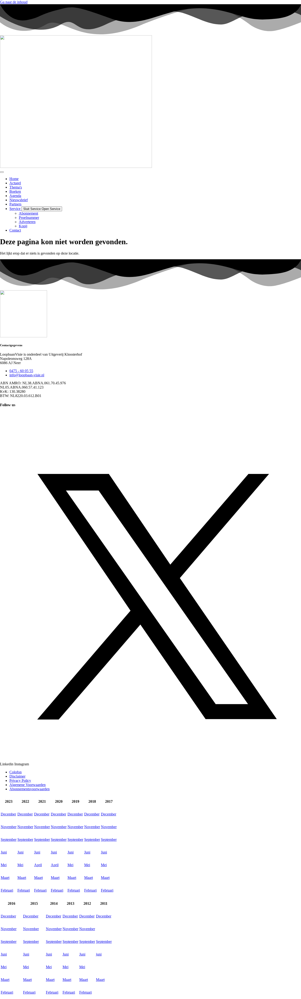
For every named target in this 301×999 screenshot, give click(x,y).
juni (99, 954)
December (8, 814)
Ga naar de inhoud (14, 2)
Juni (4, 852)
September (8, 840)
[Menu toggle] (2, 172)
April (38, 865)
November (8, 827)
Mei (4, 865)
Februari (7, 890)
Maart (5, 878)
